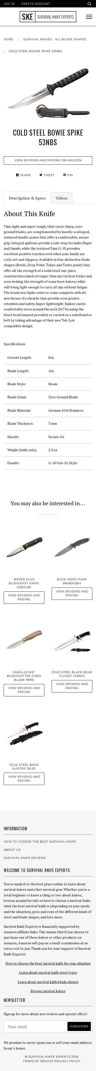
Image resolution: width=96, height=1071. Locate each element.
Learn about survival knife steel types (48, 972)
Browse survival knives (48, 991)
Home (8, 39)
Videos (61, 198)
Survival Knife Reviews (25, 858)
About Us (12, 849)
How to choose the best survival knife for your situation (48, 963)
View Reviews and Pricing (24, 597)
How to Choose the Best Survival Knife (40, 841)
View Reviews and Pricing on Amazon (48, 160)
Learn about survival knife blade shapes (48, 981)
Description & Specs (27, 198)
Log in (9, 3)
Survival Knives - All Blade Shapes (54, 39)
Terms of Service (38, 1061)
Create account (35, 3)
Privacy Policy (67, 1061)
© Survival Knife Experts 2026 (52, 1056)
